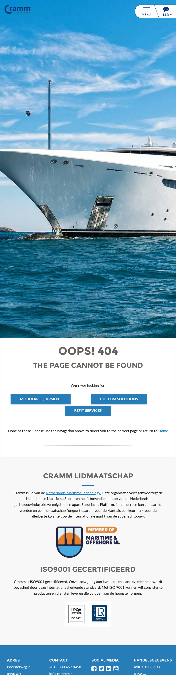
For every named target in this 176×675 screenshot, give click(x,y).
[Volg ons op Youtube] (115, 669)
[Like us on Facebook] (93, 669)
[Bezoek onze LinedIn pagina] (108, 669)
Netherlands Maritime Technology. (73, 493)
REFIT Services (88, 410)
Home (163, 431)
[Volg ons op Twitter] (101, 669)
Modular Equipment (40, 399)
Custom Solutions (119, 399)
